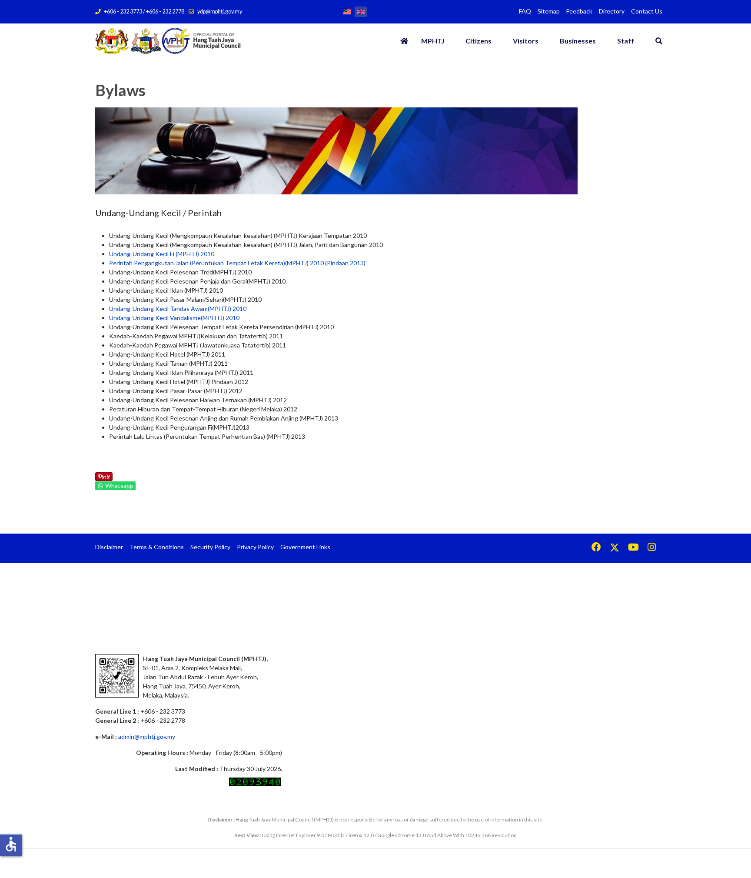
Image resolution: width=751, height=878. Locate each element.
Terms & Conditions (157, 547)
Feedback (579, 11)
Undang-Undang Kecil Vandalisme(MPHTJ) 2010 (174, 317)
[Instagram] (652, 548)
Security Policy (210, 547)
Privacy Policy (255, 547)
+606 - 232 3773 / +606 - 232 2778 (144, 11)
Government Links (305, 547)
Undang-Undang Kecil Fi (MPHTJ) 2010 (161, 253)
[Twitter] (614, 548)
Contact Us (646, 11)
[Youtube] (633, 548)
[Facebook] (596, 548)
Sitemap (549, 11)
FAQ (525, 11)
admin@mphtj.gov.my (146, 736)
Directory (612, 11)
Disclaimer (109, 547)
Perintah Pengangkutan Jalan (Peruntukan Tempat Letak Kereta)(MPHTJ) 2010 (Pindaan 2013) (237, 263)
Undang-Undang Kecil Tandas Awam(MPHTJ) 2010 (177, 308)
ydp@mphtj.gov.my (219, 11)
